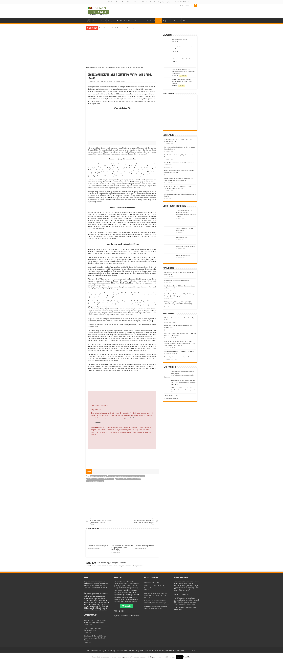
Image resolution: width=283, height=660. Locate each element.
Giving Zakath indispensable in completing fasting (126, 476)
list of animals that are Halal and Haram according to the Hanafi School (95, 638)
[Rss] (181, 5)
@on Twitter (119, 611)
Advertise (136, 2)
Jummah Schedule (127, 2)
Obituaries (145, 2)
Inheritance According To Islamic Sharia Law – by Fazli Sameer (95, 621)
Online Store (186, 21)
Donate (118, 2)
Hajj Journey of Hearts (183, 255)
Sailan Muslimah (129, 21)
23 (174, 330)
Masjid (119, 21)
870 (175, 322)
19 (174, 347)
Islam (158, 21)
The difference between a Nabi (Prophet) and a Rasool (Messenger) (122, 548)
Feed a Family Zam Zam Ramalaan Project (176, 280)
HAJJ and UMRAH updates (182, 2)
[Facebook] (182, 5)
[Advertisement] (122, 50)
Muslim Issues (142, 21)
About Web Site (109, 2)
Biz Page (110, 21)
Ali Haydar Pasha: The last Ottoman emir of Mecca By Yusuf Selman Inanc (155, 595)
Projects (165, 21)
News (151, 21)
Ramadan (109, 81)
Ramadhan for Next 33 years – (98, 546)
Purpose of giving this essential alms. (101, 478)
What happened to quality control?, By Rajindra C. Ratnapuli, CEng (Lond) (101, 521)
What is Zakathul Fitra (95, 481)
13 (176, 359)
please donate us (131, 418)
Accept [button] (179, 657)
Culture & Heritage (98, 21)
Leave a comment (120, 81)
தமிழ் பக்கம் (170, 2)
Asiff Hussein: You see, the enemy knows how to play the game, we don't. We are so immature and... (183, 382)
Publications (175, 21)
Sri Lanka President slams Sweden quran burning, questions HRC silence (155, 588)
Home (88, 20)
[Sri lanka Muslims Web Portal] (98, 10)
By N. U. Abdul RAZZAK (98, 476)
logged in (109, 563)
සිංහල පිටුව (161, 2)
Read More (187, 657)
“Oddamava (102, 28)
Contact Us (153, 2)
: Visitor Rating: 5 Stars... (171, 395)
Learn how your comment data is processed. (128, 566)
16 (176, 353)
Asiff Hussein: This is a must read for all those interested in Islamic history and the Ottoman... (183, 390)
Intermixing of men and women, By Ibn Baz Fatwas (179, 357)
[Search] (195, 5)
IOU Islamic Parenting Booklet (185, 246)
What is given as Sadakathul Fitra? (129, 478)
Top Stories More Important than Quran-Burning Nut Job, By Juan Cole (144, 521)
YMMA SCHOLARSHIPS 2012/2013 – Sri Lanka (179, 351)
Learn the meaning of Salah (144, 546)
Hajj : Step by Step (181, 237)
